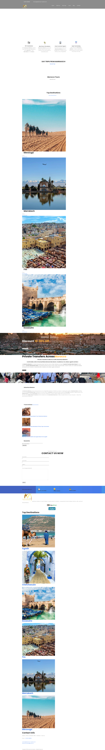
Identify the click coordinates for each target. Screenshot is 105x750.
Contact (78, 5)
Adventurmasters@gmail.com (28, 743)
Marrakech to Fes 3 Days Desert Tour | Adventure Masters (34, 416)
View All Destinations (52, 95)
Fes (24, 657)
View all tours (24, 156)
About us (58, 5)
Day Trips (64, 5)
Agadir (25, 548)
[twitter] (29, 448)
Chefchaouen (29, 584)
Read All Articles (35, 404)
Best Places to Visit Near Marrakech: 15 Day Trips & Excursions (35, 426)
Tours (69, 5)
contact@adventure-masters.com (29, 741)
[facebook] (75, 1)
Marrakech (27, 693)
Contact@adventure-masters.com (40, 1)
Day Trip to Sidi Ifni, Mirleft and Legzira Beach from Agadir (34, 436)
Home (53, 5)
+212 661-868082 (27, 1)
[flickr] (77, 1)
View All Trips (52, 64)
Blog (74, 5)
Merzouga (27, 729)
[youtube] (80, 1)
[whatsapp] (32, 448)
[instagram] (82, 1)
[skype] (27, 448)
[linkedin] (24, 448)
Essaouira (27, 620)
